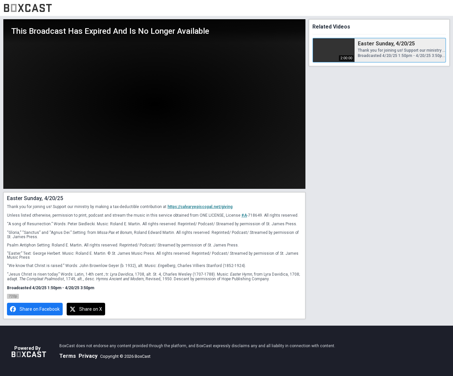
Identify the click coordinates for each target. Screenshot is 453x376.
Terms (67, 356)
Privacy (88, 356)
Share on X (90, 309)
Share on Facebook (40, 309)
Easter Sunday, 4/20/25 (386, 43)
